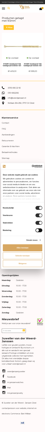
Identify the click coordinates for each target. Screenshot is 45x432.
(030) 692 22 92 (14, 88)
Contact (5, 123)
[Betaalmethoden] (22, 422)
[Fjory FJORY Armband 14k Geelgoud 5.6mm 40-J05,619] (12, 45)
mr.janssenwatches (15, 382)
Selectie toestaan (22, 256)
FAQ (4, 129)
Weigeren (23, 263)
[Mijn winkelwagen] (40, 9)
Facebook (11, 377)
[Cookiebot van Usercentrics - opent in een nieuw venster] (32, 166)
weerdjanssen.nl (19, 364)
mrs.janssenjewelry (15, 393)
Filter (10, 27)
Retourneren (8, 140)
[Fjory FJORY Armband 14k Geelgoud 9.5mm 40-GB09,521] (33, 45)
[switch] (38, 215)
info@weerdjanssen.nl (17, 98)
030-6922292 (13, 93)
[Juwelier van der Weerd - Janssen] (24, 7)
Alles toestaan (22, 248)
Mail (9, 388)
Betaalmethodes (9, 152)
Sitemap (5, 158)
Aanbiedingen (8, 135)
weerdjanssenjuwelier (16, 371)
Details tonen (32, 240)
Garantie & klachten (11, 146)
